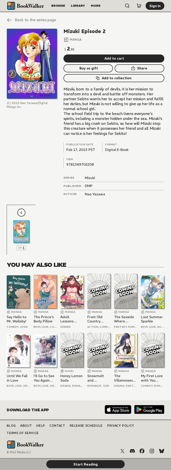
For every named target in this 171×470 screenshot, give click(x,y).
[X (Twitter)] (122, 451)
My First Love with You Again (152, 378)
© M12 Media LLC (19, 452)
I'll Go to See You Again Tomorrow (44, 378)
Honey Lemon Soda (71, 378)
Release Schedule (86, 425)
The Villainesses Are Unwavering (123, 378)
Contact (57, 425)
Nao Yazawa (95, 194)
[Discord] (132, 451)
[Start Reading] (32, 64)
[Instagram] (152, 451)
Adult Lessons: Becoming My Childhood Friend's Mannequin (71, 319)
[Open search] (127, 6)
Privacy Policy (120, 425)
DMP (88, 186)
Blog (11, 425)
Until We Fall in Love (17, 378)
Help (40, 425)
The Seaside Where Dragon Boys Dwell (124, 319)
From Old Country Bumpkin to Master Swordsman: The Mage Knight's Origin (97, 319)
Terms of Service (23, 433)
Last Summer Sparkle (152, 319)
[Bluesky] (161, 451)
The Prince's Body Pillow (44, 319)
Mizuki (90, 178)
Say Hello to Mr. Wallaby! (16, 319)
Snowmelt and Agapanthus (97, 378)
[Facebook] (142, 451)
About (26, 425)
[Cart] (139, 6)
